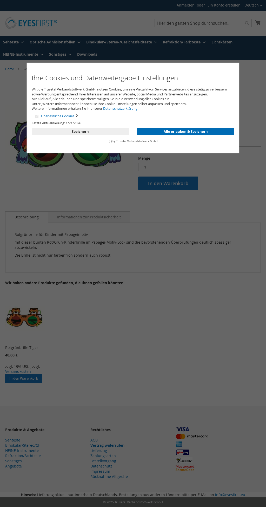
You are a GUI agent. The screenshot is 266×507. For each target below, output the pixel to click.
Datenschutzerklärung (120, 108)
